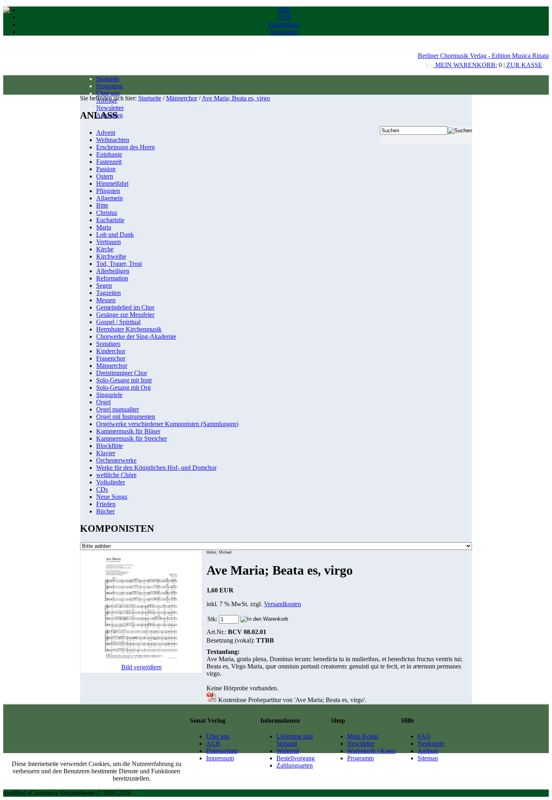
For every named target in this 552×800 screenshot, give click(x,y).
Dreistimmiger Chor (121, 372)
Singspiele (109, 394)
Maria (103, 227)
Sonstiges (108, 343)
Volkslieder (110, 482)
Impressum (284, 31)
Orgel (103, 402)
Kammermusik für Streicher (131, 438)
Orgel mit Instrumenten (125, 416)
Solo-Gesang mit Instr (124, 380)
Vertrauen (108, 241)
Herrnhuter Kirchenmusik (129, 329)
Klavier (105, 453)
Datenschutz (284, 24)
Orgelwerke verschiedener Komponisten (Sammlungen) (167, 423)
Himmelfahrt (112, 183)
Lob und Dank (115, 234)
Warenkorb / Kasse (371, 750)
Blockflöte (109, 445)
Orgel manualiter (117, 409)
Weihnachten (112, 139)
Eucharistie (110, 219)
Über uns (108, 93)
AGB (284, 17)
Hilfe (284, 9)
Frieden (106, 504)
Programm (109, 86)
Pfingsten (108, 190)
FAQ (423, 736)
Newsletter (110, 107)
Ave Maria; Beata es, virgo (236, 98)
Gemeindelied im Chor (125, 307)
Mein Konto (362, 736)
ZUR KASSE (524, 65)
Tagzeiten (108, 292)
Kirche (105, 249)
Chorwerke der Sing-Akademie (136, 336)
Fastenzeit (109, 161)
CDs (102, 489)
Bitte (102, 205)
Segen (104, 285)
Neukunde (430, 743)
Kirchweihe (111, 256)
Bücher (105, 511)
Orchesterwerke (116, 460)
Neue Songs (111, 496)
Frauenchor (110, 358)
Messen (106, 300)
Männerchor (181, 98)
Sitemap (427, 758)
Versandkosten (282, 604)
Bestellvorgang (295, 758)
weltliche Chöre (116, 474)
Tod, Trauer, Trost (119, 263)
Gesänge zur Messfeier (125, 314)
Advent (105, 132)
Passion (106, 169)
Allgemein (109, 198)
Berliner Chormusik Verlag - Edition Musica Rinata (483, 55)
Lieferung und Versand (294, 740)
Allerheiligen (112, 270)
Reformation (112, 278)
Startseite (107, 78)
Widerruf (287, 750)
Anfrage (427, 750)
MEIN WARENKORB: (465, 65)
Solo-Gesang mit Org (123, 387)
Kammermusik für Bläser (128, 431)
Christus (106, 212)
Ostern (104, 176)
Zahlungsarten (294, 765)
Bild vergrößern (141, 667)
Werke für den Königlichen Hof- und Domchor (156, 467)
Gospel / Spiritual (118, 321)
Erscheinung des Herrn (125, 147)
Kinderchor (110, 351)
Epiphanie (109, 154)
